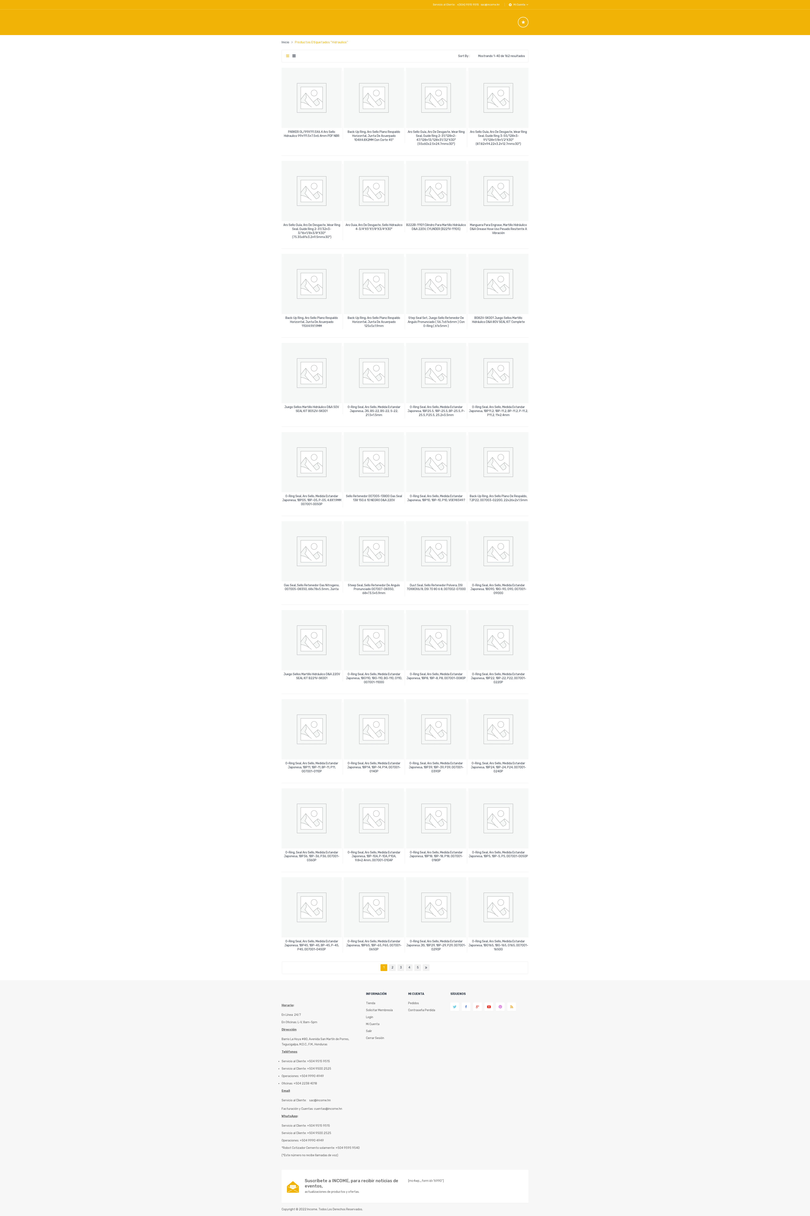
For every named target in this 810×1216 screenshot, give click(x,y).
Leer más (312, 134)
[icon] (523, 22)
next (426, 967)
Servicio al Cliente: (294, 1100)
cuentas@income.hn (328, 1109)
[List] (294, 56)
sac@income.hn (490, 4)
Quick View (312, 121)
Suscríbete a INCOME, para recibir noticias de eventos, (351, 1183)
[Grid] (287, 56)
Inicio (285, 42)
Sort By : (464, 56)
